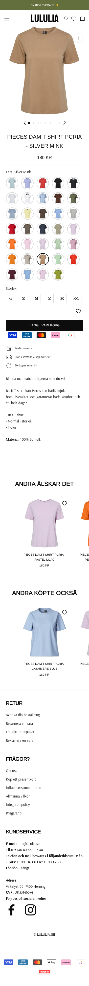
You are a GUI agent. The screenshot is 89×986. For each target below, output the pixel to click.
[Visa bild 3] (39, 123)
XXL (76, 298)
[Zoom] (78, 38)
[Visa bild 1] (29, 123)
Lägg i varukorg (45, 325)
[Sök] (66, 18)
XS (10, 298)
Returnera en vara (19, 723)
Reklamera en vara (19, 740)
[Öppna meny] (6, 18)
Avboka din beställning (23, 714)
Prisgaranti (14, 813)
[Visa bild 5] (50, 123)
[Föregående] (24, 123)
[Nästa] (65, 123)
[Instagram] (30, 909)
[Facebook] (11, 909)
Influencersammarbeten (23, 787)
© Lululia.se (44, 934)
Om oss (11, 770)
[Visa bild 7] (60, 123)
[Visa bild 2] (34, 123)
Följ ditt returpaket (20, 731)
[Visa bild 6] (55, 123)
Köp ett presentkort (21, 779)
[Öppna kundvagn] (82, 18)
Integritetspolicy (18, 804)
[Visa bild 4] (45, 123)
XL (62, 298)
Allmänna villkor (18, 796)
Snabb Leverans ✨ (45, 5)
